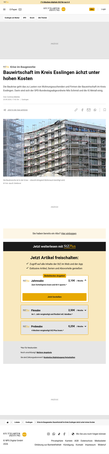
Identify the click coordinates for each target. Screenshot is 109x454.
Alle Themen (42, 18)
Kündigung (68, 445)
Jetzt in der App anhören (17, 110)
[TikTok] (59, 434)
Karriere (68, 441)
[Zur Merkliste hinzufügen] (104, 110)
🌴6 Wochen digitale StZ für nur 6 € (55, 2)
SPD (24, 18)
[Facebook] (64, 434)
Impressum (90, 445)
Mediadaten (100, 441)
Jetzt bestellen (54, 297)
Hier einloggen (68, 233)
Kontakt (79, 445)
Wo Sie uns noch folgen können (91, 434)
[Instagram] (48, 434)
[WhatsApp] (54, 434)
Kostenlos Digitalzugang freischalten (59, 357)
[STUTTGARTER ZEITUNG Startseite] (54, 9)
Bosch (32, 18)
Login (103, 9)
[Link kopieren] (76, 110)
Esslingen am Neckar (12, 18)
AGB (76, 441)
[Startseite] (7, 422)
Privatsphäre (57, 441)
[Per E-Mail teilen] (88, 110)
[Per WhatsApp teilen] (95, 110)
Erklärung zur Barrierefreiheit (48, 445)
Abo (92, 9)
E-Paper (13, 9)
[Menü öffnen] (4, 9)
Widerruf (102, 445)
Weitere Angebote (44, 352)
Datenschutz (87, 441)
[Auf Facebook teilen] (82, 110)
